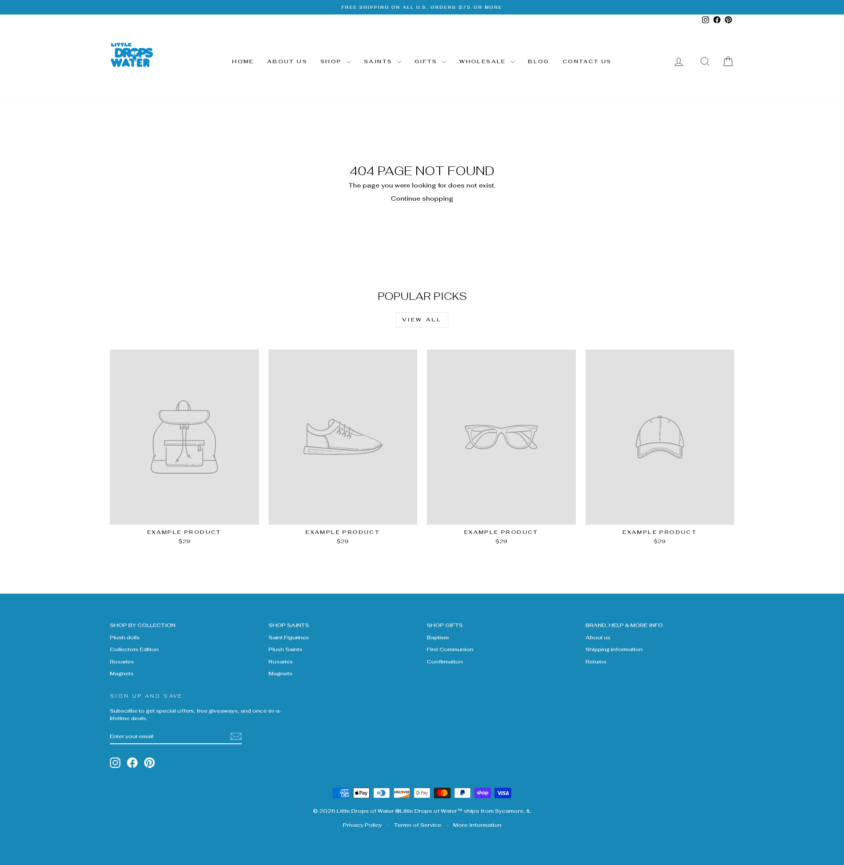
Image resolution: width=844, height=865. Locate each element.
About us (287, 61)
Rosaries (122, 661)
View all (422, 319)
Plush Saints (285, 649)
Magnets (122, 673)
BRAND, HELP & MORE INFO (624, 625)
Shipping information (614, 649)
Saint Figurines (289, 637)
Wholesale (483, 61)
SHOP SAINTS (289, 625)
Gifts (427, 61)
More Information (477, 825)
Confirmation (445, 661)
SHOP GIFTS (445, 625)
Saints (379, 61)
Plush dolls (125, 637)
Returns (596, 661)
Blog (538, 61)
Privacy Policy (362, 825)
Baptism (438, 637)
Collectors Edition (134, 649)
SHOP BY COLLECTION (142, 625)
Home (243, 61)
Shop (332, 61)
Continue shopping (422, 198)
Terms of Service (417, 825)
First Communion (450, 649)
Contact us (587, 61)
